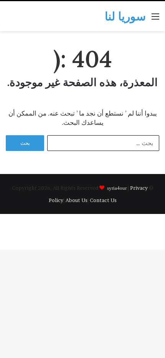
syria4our (117, 187)
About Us (76, 200)
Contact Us (103, 200)
